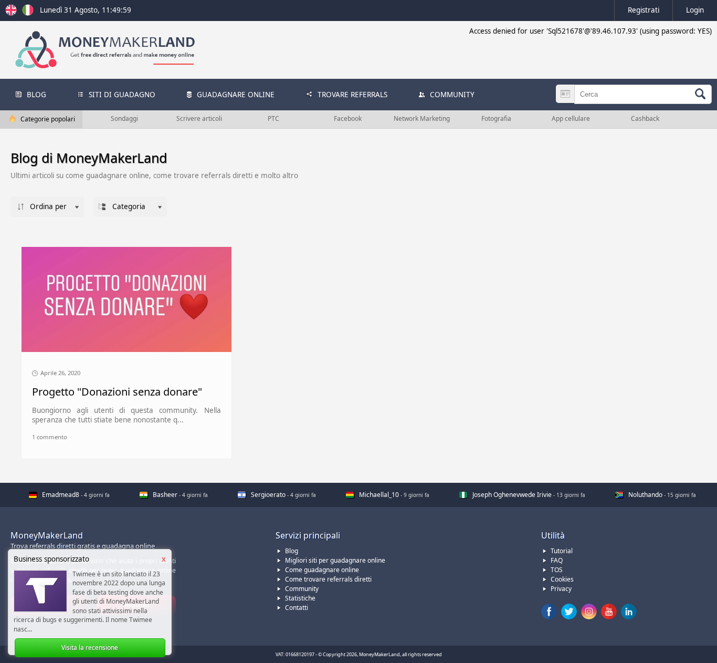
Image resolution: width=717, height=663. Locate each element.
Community (302, 588)
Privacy (561, 588)
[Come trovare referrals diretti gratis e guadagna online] (28, 13)
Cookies (562, 579)
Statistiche (300, 598)
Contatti (296, 607)
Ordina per (48, 206)
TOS (557, 569)
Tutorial (562, 550)
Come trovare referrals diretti (328, 579)
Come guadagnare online (322, 569)
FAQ (557, 560)
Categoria (128, 206)
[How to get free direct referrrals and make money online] (12, 13)
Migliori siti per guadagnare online (335, 560)
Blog (291, 550)
